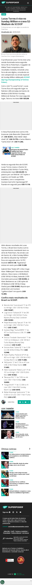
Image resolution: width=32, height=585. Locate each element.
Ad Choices (25, 533)
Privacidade (6, 533)
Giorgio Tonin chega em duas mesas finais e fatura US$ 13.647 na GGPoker (19, 474)
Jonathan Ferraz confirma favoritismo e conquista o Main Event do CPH (19, 483)
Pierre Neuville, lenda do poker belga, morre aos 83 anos (22, 436)
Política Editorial (16, 533)
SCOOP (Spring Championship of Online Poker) (15, 79)
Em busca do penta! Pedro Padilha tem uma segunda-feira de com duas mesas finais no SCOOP (19, 153)
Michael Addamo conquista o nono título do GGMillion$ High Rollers (20, 491)
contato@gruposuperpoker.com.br (18, 526)
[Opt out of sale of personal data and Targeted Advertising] (2, 582)
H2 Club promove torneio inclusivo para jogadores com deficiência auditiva (22, 426)
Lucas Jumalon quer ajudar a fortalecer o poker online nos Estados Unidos (22, 416)
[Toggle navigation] (28, 3)
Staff (12, 531)
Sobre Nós (7, 531)
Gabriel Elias (11, 402)
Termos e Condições (21, 531)
